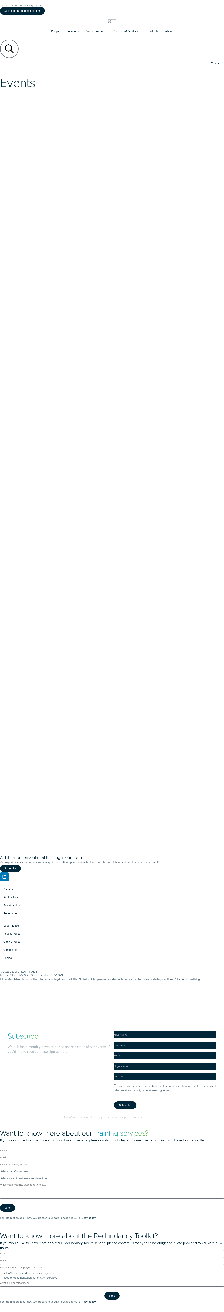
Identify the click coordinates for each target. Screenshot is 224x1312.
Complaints (10, 950)
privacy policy (151, 1117)
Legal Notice (11, 926)
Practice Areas (94, 31)
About (169, 31)
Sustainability (12, 905)
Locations (73, 31)
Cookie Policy (12, 942)
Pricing (8, 958)
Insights (153, 31)
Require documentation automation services (30, 1278)
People (55, 31)
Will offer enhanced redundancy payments (29, 1273)
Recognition (11, 913)
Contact (215, 63)
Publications (11, 897)
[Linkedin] (4, 876)
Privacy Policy (12, 934)
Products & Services (126, 31)
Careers (8, 889)
